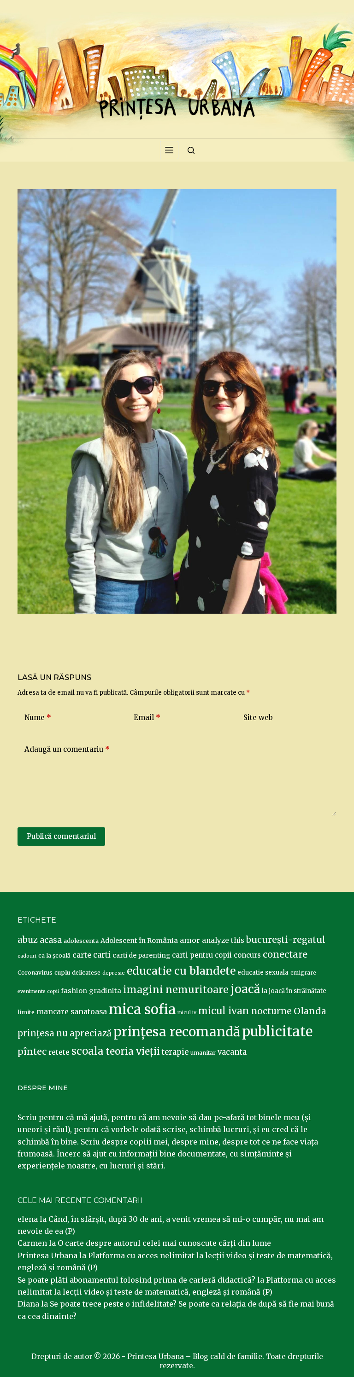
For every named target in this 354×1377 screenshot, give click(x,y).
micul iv (186, 1013)
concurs (247, 955)
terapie (175, 1052)
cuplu (62, 972)
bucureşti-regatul (285, 939)
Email (147, 717)
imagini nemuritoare (176, 989)
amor (190, 940)
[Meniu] (169, 150)
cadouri (27, 956)
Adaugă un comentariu (67, 749)
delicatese (86, 972)
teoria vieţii (133, 1051)
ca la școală (54, 955)
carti (102, 955)
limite (26, 1012)
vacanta (232, 1052)
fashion (74, 991)
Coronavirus (35, 972)
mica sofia (142, 1009)
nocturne (271, 1011)
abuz (28, 940)
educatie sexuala (263, 972)
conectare (285, 954)
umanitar (203, 1052)
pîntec (32, 1051)
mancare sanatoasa (71, 1011)
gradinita (105, 991)
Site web (258, 717)
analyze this (223, 940)
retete (59, 1052)
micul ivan (223, 1011)
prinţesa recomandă (176, 1031)
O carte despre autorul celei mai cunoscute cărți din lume (164, 1243)
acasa (51, 940)
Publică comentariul (61, 836)
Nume (37, 717)
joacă (245, 989)
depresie (113, 973)
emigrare (303, 973)
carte (81, 954)
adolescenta (81, 940)
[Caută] (191, 150)
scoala (87, 1051)
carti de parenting (141, 955)
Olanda (310, 1011)
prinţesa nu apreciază (65, 1033)
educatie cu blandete (181, 970)
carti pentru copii (202, 955)
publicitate (277, 1031)
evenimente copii (38, 991)
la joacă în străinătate (294, 991)
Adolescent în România (139, 940)
